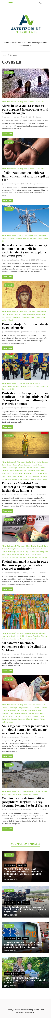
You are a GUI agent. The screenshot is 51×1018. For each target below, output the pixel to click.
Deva (3, 389)
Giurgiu (34, 710)
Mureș (43, 471)
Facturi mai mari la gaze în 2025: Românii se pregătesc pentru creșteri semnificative (25, 565)
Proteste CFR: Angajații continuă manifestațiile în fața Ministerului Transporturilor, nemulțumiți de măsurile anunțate (25, 398)
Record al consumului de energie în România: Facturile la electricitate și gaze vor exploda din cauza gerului (25, 250)
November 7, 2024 (29, 654)
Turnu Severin (40, 317)
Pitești (9, 473)
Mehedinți (31, 471)
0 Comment (38, 117)
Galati (20, 865)
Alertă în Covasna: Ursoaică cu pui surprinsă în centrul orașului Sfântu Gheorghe (25, 109)
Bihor (33, 462)
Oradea (31, 713)
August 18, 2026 (11, 950)
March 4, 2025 (27, 184)
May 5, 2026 (26, 117)
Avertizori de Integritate (11, 184)
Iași (12, 713)
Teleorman (15, 479)
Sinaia (14, 476)
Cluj (3, 314)
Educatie (5, 471)
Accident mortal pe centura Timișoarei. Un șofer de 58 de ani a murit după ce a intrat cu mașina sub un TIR (25, 909)
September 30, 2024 (29, 809)
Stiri (42, 102)
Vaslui (11, 320)
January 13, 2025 (28, 573)
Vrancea (10, 722)
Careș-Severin (41, 311)
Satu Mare (43, 473)
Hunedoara (19, 471)
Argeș (23, 462)
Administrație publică (9, 102)
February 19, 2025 (28, 332)
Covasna (31, 102)
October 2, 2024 (28, 737)
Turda (33, 317)
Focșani (11, 471)
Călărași (5, 468)
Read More (7, 134)
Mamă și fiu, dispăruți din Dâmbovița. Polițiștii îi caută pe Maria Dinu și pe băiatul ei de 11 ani (24, 980)
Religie (38, 314)
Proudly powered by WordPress (19, 1010)
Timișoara (30, 557)
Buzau (40, 465)
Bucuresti (42, 235)
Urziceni (4, 320)
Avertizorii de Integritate (11, 117)
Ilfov (25, 471)
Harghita (44, 791)
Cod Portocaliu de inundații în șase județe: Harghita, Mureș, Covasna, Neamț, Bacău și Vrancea (25, 801)
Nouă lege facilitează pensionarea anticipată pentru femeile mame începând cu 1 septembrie (25, 729)
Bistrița (19, 383)
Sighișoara (15, 555)
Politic (21, 473)
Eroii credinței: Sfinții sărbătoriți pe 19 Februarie (25, 325)
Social (38, 102)
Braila (19, 235)
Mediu (4, 794)
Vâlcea (39, 479)
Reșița (32, 473)
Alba (18, 462)
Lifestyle (17, 713)
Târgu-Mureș (25, 317)
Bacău (28, 462)
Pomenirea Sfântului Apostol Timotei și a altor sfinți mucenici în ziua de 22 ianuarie (24, 486)
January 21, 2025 (28, 494)
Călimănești (13, 468)
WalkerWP (31, 1012)
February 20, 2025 (28, 260)
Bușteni (4, 238)
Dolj (26, 552)
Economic (42, 468)
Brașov (24, 235)
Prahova (5, 716)
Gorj (39, 710)
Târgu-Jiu (43, 476)
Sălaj (37, 473)
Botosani (26, 383)
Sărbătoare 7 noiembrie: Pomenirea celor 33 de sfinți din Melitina (24, 646)
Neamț (4, 473)
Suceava (9, 317)
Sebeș (4, 476)
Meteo (40, 238)
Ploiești (15, 473)
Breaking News (22, 102)
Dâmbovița (33, 238)
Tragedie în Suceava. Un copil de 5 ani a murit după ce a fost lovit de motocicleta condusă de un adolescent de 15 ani (23, 944)
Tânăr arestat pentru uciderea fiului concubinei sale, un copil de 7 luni (25, 176)
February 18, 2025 (28, 408)
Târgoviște (16, 317)
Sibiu (9, 476)
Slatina (19, 476)
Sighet (8, 555)
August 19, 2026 (11, 879)
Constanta (11, 238)
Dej (18, 552)
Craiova (26, 238)
